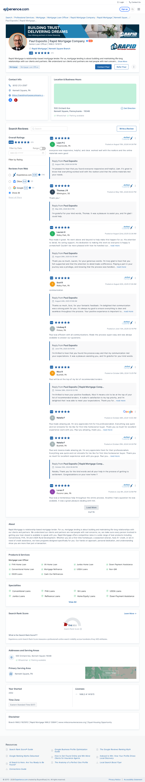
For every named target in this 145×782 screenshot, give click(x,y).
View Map (110, 672)
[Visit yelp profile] (16, 100)
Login (122, 2)
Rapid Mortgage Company (83, 17)
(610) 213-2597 (20, 85)
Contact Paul (103, 67)
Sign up (124, 9)
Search (9, 17)
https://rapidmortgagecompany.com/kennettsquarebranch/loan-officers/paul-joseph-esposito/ (28, 95)
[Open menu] (139, 9)
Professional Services (24, 17)
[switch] (43, 148)
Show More (122, 61)
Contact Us (136, 2)
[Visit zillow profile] (10, 100)
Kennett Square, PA (21, 90)
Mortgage (40, 17)
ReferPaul (121, 67)
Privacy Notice (115, 780)
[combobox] (48, 128)
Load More (91, 507)
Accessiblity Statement (133, 780)
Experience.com (21, 779)
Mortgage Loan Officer (57, 17)
